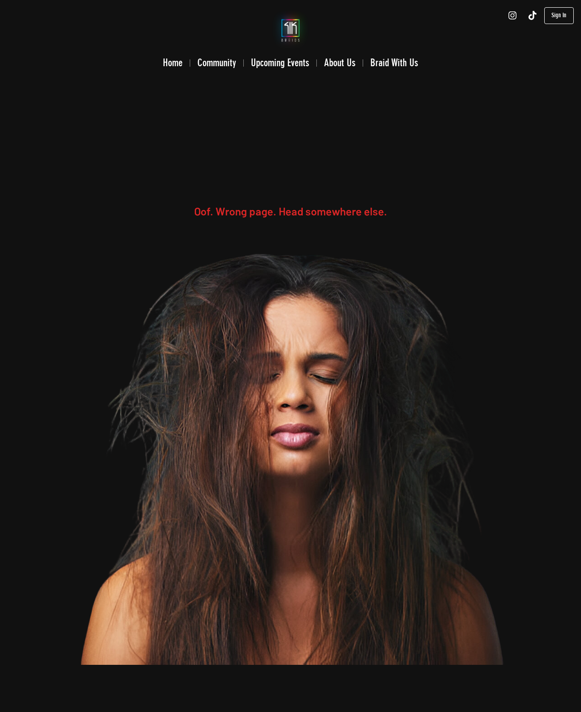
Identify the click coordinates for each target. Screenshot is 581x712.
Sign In (558, 15)
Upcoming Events (280, 62)
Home (172, 62)
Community (216, 62)
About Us (339, 62)
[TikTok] (532, 15)
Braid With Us (394, 62)
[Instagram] (512, 15)
